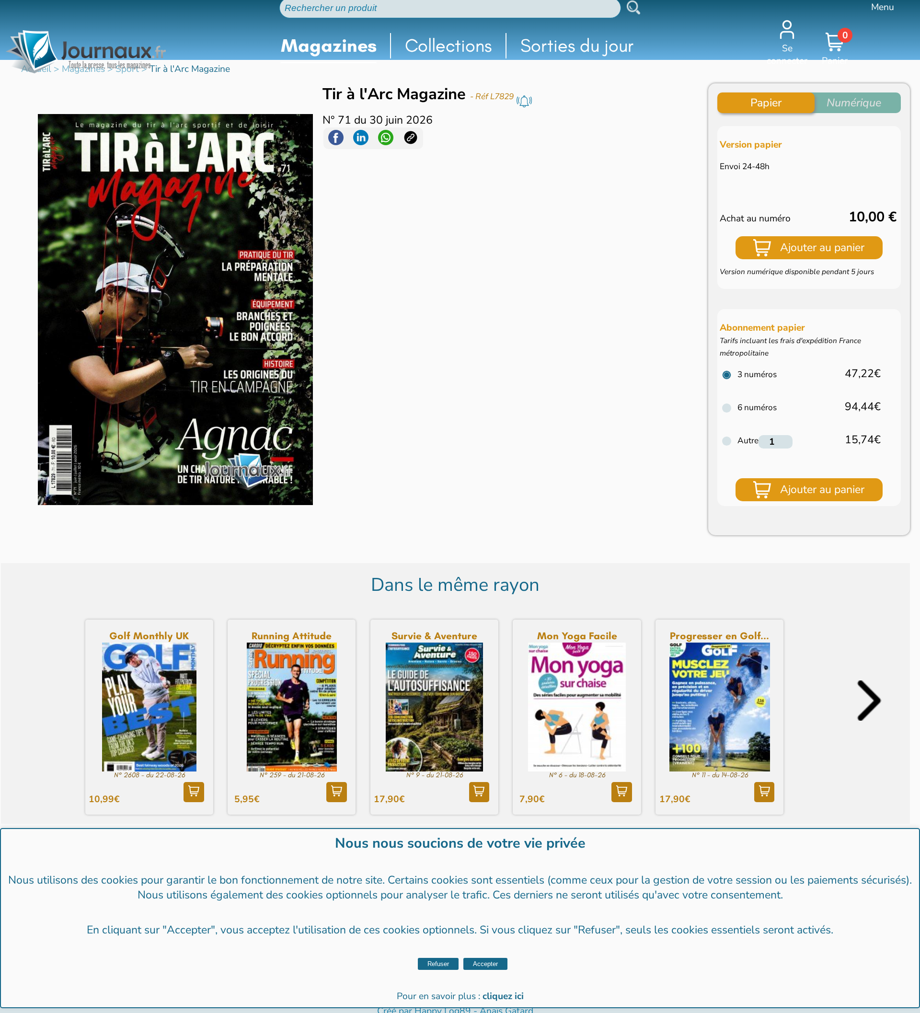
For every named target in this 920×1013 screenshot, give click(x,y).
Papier (766, 102)
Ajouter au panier (822, 247)
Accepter (485, 963)
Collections (448, 46)
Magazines (329, 46)
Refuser (438, 963)
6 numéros (757, 407)
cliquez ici (503, 996)
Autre (748, 440)
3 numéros (757, 374)
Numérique (854, 102)
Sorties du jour (577, 46)
